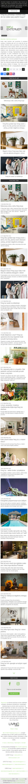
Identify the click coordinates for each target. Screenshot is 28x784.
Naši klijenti (17, 743)
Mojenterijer (4, 702)
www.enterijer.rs (17, 768)
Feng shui (8, 204)
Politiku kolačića (18, 7)
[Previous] (2, 28)
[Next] (26, 28)
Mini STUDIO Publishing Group (17, 782)
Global (11, 729)
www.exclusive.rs (20, 764)
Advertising (10, 743)
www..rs (18, 755)
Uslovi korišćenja (20, 780)
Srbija (16, 729)
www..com (14, 757)
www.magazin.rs (18, 761)
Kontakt (24, 743)
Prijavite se (14, 693)
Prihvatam (14, 10)
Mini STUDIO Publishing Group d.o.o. (12, 733)
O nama (4, 743)
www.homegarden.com (8, 771)
